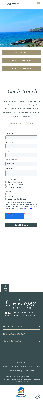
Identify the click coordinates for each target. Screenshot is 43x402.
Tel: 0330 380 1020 (29, 315)
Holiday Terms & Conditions (31, 366)
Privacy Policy (21, 362)
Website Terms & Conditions (11, 366)
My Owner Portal (15, 371)
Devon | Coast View (12, 326)
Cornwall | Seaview (12, 341)
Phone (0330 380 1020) (20, 123)
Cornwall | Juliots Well (14, 334)
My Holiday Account (28, 371)
